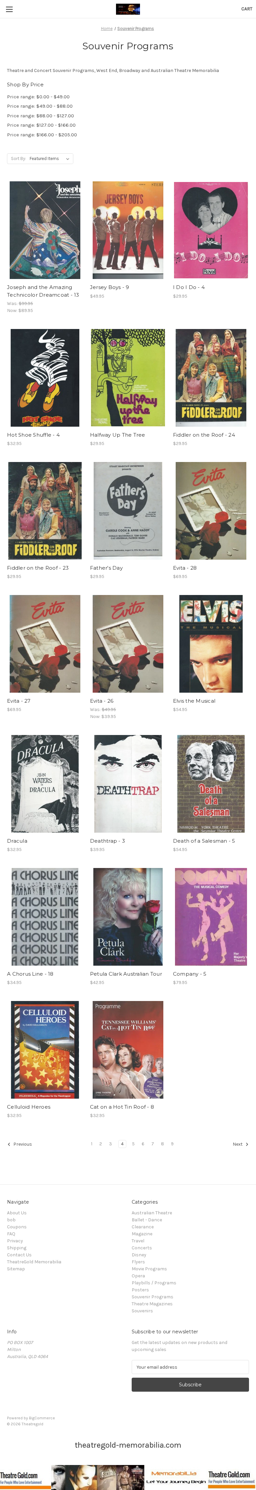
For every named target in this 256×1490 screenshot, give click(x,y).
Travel (138, 1241)
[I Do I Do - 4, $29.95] (211, 230)
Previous (22, 1144)
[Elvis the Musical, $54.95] (211, 644)
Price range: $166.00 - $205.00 (42, 135)
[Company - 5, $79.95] (211, 917)
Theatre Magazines (152, 1304)
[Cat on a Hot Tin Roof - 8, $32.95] (128, 1050)
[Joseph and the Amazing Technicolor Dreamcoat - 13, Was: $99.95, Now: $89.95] (45, 230)
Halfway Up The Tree (117, 435)
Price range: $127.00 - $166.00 (41, 125)
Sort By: (18, 158)
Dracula (17, 841)
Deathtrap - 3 (107, 841)
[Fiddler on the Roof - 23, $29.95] (45, 511)
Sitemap (16, 1269)
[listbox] (51, 159)
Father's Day (106, 568)
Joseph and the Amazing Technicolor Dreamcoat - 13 (43, 291)
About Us (17, 1213)
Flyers (138, 1262)
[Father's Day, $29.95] (128, 511)
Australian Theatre (152, 1213)
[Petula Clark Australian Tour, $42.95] (128, 917)
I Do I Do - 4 (189, 287)
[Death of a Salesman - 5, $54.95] (211, 784)
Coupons (17, 1227)
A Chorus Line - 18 (30, 974)
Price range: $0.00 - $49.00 (38, 97)
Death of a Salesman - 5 (204, 841)
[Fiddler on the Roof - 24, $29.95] (211, 378)
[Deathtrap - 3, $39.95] (128, 784)
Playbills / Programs (154, 1283)
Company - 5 (190, 974)
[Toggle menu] (9, 9)
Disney (139, 1255)
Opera (138, 1276)
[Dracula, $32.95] (45, 784)
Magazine (142, 1234)
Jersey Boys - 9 (109, 287)
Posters (140, 1290)
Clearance (143, 1227)
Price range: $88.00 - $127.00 (40, 116)
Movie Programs (149, 1269)
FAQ (11, 1234)
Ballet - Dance (147, 1220)
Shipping (16, 1248)
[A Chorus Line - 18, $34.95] (45, 917)
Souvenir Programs (152, 1297)
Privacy (15, 1241)
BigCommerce (42, 1418)
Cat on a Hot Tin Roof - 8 (122, 1107)
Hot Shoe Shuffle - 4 (33, 435)
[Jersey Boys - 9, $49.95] (128, 230)
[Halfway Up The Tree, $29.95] (128, 378)
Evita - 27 (19, 701)
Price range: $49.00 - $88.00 (40, 106)
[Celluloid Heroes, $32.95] (45, 1050)
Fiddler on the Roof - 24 (204, 435)
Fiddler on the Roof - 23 (38, 568)
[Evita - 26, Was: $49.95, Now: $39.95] (128, 644)
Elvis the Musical (194, 701)
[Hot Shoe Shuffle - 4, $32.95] (45, 378)
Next (238, 1144)
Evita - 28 (185, 568)
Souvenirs (142, 1311)
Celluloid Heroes (28, 1107)
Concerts (142, 1248)
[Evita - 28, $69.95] (211, 511)
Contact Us (19, 1255)
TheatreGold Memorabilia (34, 1262)
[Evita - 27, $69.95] (45, 644)
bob (11, 1220)
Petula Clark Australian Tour (126, 974)
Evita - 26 (102, 701)
